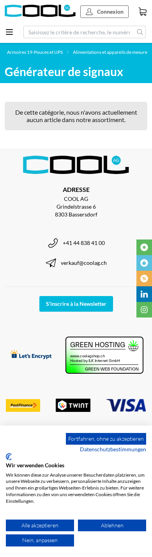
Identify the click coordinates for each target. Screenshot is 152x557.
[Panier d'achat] (142, 11)
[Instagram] (144, 310)
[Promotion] (144, 278)
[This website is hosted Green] (104, 355)
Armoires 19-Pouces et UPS (35, 52)
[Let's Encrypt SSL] (31, 355)
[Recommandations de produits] (144, 263)
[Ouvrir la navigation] (9, 32)
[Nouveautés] (144, 247)
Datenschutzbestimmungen (113, 449)
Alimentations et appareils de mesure (110, 52)
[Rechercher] (140, 32)
